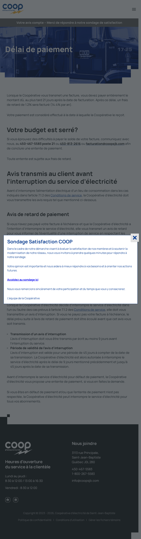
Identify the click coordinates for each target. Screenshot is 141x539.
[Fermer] (135, 238)
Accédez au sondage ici (22, 280)
